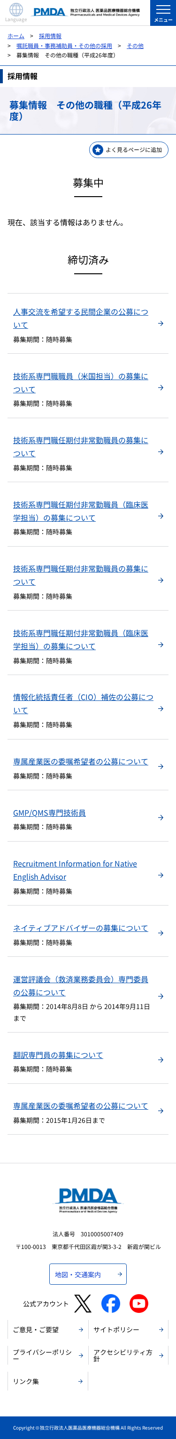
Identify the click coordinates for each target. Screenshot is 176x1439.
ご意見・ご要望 (36, 1329)
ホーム (16, 36)
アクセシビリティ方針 (123, 1355)
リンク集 (26, 1381)
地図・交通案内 (78, 1274)
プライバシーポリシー (42, 1355)
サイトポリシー (116, 1329)
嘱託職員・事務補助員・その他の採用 (64, 45)
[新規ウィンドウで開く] (83, 1303)
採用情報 (50, 36)
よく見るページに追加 (134, 149)
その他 (135, 45)
